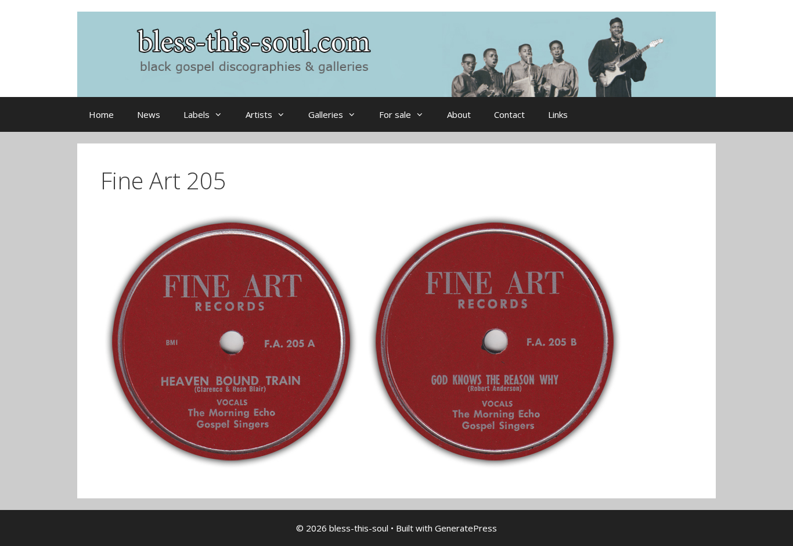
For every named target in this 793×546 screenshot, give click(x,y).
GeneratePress (466, 528)
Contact (509, 114)
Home (101, 114)
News (148, 114)
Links (558, 114)
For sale (395, 114)
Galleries (325, 114)
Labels (196, 114)
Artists (259, 114)
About (459, 114)
